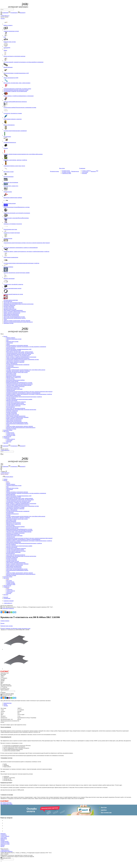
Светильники (9, 342)
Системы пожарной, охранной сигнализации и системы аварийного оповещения (26, 346)
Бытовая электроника (11, 412)
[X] (7, 612)
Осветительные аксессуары (13, 387)
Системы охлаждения (11, 413)
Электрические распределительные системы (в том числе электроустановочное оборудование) (29, 391)
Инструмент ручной (11, 373)
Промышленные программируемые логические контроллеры (21, 409)
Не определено (10, 365)
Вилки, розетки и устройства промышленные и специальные (21, 356)
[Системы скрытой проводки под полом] (27, 291)
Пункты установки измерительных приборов (17, 417)
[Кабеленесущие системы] (27, 39)
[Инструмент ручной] (27, 168)
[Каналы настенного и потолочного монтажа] (27, 53)
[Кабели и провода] (27, 22)
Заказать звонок (4, 474)
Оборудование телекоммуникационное (15, 416)
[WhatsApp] (11, 612)
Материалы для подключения (13, 376)
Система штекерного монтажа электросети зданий (18, 354)
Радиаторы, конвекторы (12, 410)
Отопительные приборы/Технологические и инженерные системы (22, 359)
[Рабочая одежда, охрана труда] (27, 184)
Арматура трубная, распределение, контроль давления (19, 426)
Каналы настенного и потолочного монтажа (17, 345)
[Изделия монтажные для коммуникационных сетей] (27, 70)
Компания (3, 833)
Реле (7, 340)
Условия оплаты (10, 432)
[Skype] (13, 612)
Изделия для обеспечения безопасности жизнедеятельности (20, 427)
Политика (8, 441)
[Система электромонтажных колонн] (27, 286)
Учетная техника (10, 378)
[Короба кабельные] (27, 65)
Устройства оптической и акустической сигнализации (19, 383)
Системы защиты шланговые (13, 405)
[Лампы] (27, 49)
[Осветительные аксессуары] (27, 226)
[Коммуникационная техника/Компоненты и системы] (27, 205)
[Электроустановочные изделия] (27, 28)
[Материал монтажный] (27, 275)
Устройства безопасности (12, 367)
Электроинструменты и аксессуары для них (17, 372)
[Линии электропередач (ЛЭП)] (27, 75)
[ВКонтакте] (1, 612)
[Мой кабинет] (1, 14)
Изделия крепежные (11, 374)
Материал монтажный (11, 400)
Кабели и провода (10, 337)
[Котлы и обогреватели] (27, 122)
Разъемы (8, 368)
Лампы (8, 344)
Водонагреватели (10, 407)
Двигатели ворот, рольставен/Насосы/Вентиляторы (18, 385)
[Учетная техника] (27, 189)
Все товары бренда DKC (7, 804)
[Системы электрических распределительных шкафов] (27, 269)
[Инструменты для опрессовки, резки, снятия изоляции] (27, 80)
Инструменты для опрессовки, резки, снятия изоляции (19, 351)
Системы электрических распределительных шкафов (19, 399)
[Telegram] (15, 612)
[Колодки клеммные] (27, 265)
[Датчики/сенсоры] (27, 235)
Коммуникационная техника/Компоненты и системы (19, 382)
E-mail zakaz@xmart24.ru (8, 608)
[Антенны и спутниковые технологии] (27, 221)
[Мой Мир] (5, 612)
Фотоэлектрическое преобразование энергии (17, 423)
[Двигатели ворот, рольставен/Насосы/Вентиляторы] (27, 215)
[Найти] (1, 453)
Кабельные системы (11, 428)
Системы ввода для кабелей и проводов (16, 401)
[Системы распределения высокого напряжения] (27, 128)
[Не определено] (27, 133)
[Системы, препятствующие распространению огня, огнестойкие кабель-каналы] (27, 151)
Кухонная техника (7, 430)
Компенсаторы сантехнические (14, 421)
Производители (7, 436)
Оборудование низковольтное (13, 395)
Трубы (7, 425)
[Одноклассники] (3, 612)
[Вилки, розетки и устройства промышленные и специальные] (27, 93)
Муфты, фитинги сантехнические (14, 418)
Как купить (6, 431)
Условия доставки (10, 434)
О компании (6, 437)
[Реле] (27, 34)
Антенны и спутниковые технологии (15, 386)
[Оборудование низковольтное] (27, 254)
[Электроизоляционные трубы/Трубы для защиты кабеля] (27, 86)
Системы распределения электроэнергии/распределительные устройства (24, 396)
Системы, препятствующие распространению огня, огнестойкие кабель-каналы (25, 369)
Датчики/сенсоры (10, 390)
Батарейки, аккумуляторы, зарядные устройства (18, 371)
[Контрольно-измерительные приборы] (27, 194)
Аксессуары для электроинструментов (15, 408)
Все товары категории (6, 802)
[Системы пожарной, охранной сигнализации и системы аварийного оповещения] (27, 59)
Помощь (3, 840)
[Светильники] (27, 44)
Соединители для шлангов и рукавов (15, 360)
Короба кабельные (10, 348)
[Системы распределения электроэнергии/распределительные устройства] (27, 260)
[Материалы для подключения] (27, 179)
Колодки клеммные (11, 398)
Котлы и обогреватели (11, 363)
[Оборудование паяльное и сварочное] (27, 116)
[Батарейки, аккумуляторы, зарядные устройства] (27, 157)
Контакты (5, 443)
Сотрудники (9, 440)
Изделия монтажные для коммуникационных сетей (18, 349)
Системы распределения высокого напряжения (17, 364)
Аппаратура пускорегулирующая (14, 389)
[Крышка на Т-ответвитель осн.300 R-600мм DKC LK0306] (16, 649)
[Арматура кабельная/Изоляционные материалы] (27, 99)
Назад (7, 481)
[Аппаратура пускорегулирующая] (27, 231)
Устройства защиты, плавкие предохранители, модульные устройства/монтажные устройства (29, 394)
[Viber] (9, 612)
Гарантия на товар (10, 435)
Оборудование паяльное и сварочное (15, 362)
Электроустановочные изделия (13, 339)
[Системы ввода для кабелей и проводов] (27, 281)
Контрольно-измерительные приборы (15, 380)
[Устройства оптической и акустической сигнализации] (27, 210)
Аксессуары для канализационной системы (16, 422)
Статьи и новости (10, 439)
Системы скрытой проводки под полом (16, 404)
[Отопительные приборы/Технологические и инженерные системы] (27, 104)
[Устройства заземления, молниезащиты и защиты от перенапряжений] (27, 245)
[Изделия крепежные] (27, 174)
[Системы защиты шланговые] (27, 297)
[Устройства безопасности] (27, 139)
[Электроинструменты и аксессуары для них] (27, 163)
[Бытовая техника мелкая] (27, 200)
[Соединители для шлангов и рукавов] (27, 110)
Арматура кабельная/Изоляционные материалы (17, 358)
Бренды (2, 846)
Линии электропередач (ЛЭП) (13, 350)
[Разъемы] (27, 145)
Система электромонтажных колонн (15, 403)
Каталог (5, 336)
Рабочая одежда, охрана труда (13, 377)
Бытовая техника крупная (12, 414)
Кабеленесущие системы (12, 341)
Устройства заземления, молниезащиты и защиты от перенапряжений (23, 392)
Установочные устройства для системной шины (18, 355)
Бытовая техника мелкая (12, 381)
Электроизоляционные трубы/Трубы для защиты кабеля (20, 353)
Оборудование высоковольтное (13, 419)
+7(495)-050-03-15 (5, 15)
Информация (4, 838)
